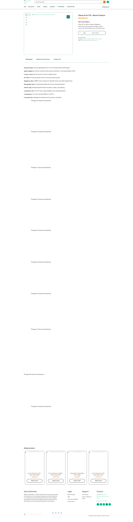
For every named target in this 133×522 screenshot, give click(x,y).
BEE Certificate (71, 494)
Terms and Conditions (73, 499)
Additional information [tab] (43, 59)
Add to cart (95, 33)
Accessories (31, 6)
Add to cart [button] (34, 481)
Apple (81, 40)
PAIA (69, 496)
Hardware (52, 6)
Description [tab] (29, 59)
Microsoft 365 (70, 6)
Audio (38, 6)
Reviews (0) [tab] (57, 59)
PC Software (61, 6)
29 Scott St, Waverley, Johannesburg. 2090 (103, 496)
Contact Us (105, 7)
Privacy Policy (71, 501)
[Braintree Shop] (28, 2)
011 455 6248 (103, 501)
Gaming (45, 6)
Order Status (85, 494)
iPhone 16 (89, 40)
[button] (68, 16)
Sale (25, 6)
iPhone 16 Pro (94, 40)
